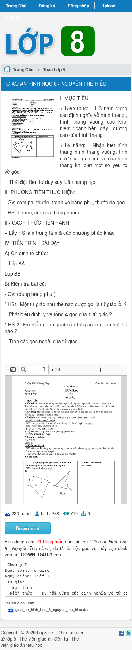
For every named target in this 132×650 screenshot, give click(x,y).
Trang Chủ (16, 5)
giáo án (45, 639)
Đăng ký (47, 5)
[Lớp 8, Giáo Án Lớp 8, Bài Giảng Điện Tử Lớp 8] (66, 36)
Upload (108, 5)
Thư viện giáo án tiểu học (40, 642)
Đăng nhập (78, 5)
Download (27, 528)
